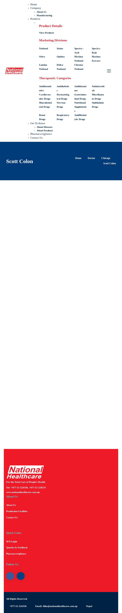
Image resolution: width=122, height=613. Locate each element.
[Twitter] (10, 229)
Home (78, 158)
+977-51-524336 (18, 606)
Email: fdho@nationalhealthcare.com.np (56, 606)
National (43, 48)
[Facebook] (20, 229)
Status (60, 48)
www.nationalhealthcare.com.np (23, 492)
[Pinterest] (29, 229)
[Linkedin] (39, 229)
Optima (61, 56)
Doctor (91, 158)
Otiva (42, 56)
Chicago (105, 158)
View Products (46, 32)
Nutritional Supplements (80, 106)
